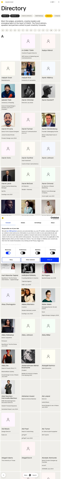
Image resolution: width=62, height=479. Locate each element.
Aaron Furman (27, 129)
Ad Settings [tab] (37, 222)
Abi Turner (46, 429)
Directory (14, 15)
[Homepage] (30, 475)
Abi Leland (46, 396)
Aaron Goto (6, 158)
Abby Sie (5, 366)
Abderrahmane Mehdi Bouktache (30, 367)
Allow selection (30, 259)
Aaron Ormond (47, 183)
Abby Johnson (27, 335)
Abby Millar (46, 335)
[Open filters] (3, 475)
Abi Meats (6, 429)
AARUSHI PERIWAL (29, 275)
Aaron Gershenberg (49, 129)
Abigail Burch (27, 458)
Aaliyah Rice (26, 78)
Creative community (27, 15)
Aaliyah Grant (7, 78)
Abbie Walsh (47, 304)
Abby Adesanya (8, 335)
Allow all (49, 259)
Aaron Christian (28, 100)
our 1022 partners (12, 231)
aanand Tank (6, 100)
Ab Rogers (46, 275)
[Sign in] (59, 2)
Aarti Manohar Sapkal (10, 275)
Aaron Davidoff (48, 100)
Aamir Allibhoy (47, 78)
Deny (11, 259)
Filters (4, 15)
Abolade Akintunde (49, 458)
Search (35, 475)
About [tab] (52, 222)
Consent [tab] (8, 222)
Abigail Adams (7, 458)
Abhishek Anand (28, 396)
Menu (25, 475)
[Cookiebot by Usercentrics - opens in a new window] (52, 218)
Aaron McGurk (27, 183)
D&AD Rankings (39, 15)
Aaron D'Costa (7, 129)
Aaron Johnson (48, 158)
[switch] (23, 253)
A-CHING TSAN (27, 50)
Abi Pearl (25, 429)
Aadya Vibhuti (47, 50)
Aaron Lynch (6, 183)
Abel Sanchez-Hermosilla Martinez (9, 397)
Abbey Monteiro (28, 304)
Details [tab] (23, 222)
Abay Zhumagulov (9, 304)
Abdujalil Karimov (48, 366)
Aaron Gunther (27, 158)
